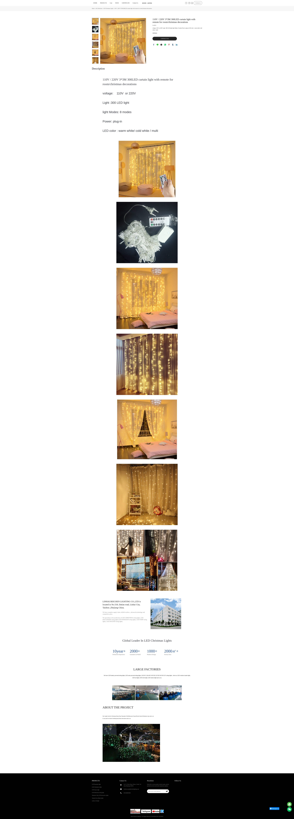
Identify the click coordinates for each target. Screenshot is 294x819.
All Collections (99, 8)
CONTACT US (165, 38)
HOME (95, 3)
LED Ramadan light (96, 784)
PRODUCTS (103, 3)
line (157, 45)
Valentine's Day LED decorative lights (100, 795)
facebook (154, 45)
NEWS (117, 3)
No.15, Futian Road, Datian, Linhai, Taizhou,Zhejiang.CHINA (132, 785)
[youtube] (156, 811)
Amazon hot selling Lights (97, 798)
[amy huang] (289, 804)
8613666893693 (127, 793)
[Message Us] (274, 809)
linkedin (176, 45)
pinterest (169, 45)
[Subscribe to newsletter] (166, 791)
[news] (135, 811)
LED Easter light (95, 789)
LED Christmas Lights (108, 8)
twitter (161, 45)
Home (93, 8)
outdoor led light (95, 800)
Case (111, 3)
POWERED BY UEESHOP (157, 816)
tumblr (173, 45)
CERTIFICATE (126, 3)
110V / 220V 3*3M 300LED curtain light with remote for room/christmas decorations (133, 8)
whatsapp (165, 45)
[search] (186, 3)
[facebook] (162, 811)
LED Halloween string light (98, 792)
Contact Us (135, 3)
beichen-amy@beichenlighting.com (131, 789)
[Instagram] (146, 811)
